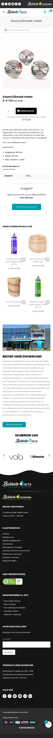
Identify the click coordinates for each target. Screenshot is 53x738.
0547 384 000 (26, 197)
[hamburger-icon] (3, 12)
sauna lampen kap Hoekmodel (38, 260)
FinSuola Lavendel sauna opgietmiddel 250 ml (14, 262)
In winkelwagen (26, 111)
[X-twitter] (6, 4)
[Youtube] (12, 4)
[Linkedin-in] (19, 4)
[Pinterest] (9, 4)
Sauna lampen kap (14, 301)
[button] (4, 455)
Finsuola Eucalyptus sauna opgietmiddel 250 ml (38, 304)
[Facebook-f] (2, 4)
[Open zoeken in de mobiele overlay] (26, 30)
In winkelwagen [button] (23, 259)
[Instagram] (16, 4)
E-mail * (7, 639)
